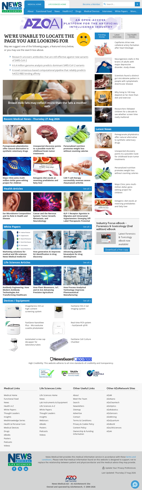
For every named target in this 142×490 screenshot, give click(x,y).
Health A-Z (9, 406)
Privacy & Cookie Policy (83, 424)
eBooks (7, 435)
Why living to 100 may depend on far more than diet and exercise (126, 95)
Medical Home (34, 4)
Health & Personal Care (14, 424)
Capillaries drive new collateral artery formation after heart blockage (127, 45)
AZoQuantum (113, 420)
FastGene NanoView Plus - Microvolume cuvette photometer (34, 325)
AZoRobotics (112, 409)
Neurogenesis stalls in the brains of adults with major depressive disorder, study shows (127, 63)
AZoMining (112, 417)
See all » (87, 188)
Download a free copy (116, 249)
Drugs (6, 431)
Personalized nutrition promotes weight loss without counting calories (126, 170)
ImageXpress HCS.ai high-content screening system (34, 309)
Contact (76, 417)
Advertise (77, 413)
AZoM (109, 395)
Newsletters (78, 406)
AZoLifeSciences (114, 427)
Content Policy (79, 427)
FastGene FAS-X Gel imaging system (80, 307)
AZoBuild (111, 424)
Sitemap (77, 409)
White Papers (10, 409)
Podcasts (8, 442)
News (6, 402)
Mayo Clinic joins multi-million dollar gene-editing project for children (125, 188)
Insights (7, 417)
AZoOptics (111, 406)
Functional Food (11, 399)
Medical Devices (11, 427)
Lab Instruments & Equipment (54, 402)
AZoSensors (112, 413)
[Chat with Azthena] (135, 484)
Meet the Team (80, 399)
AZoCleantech (113, 402)
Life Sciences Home (57, 4)
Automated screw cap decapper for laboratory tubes (35, 342)
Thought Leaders (12, 413)
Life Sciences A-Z (47, 406)
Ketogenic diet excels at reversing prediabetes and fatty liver (126, 204)
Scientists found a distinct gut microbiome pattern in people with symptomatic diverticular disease (127, 79)
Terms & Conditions (82, 420)
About (76, 395)
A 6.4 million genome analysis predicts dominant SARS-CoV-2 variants (48, 65)
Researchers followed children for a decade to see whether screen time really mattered (126, 112)
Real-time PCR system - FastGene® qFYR (81, 324)
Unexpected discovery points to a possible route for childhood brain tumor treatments (127, 155)
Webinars (44, 420)
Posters (7, 438)
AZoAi (109, 431)
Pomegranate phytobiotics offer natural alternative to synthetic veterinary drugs (127, 138)
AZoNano (111, 399)
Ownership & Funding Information (83, 432)
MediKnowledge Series (14, 420)
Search (76, 402)
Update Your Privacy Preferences (120, 468)
